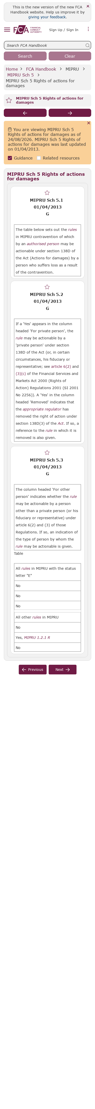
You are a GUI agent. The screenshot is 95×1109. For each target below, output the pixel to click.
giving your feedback (47, 17)
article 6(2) (61, 366)
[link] (28, 29)
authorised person (43, 244)
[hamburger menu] (7, 30)
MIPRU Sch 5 (20, 74)
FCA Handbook (41, 69)
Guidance (23, 157)
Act (61, 423)
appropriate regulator (42, 409)
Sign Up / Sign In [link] (63, 30)
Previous (35, 669)
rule (19, 338)
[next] (70, 113)
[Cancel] (88, 123)
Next (59, 669)
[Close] (88, 6)
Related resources (61, 157)
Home (12, 69)
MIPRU (72, 69)
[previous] (25, 113)
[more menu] (88, 29)
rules (72, 229)
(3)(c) (21, 373)
